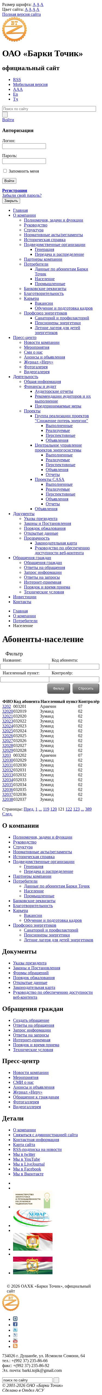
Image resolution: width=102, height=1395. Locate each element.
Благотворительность (44, 293)
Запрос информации (43, 572)
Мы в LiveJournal (29, 1164)
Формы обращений (31, 972)
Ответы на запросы (42, 577)
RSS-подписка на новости (37, 1149)
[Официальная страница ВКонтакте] (15, 1319)
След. (7, 814)
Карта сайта (24, 1144)
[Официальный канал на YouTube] (15, 1341)
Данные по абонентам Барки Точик (57, 886)
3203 (6, 755)
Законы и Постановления (47, 523)
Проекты (32, 411)
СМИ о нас (23, 1082)
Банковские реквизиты (45, 288)
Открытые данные (41, 533)
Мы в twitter (24, 1154)
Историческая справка (45, 239)
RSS (17, 79)
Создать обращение (31, 1020)
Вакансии (44, 303)
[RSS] (15, 1346)
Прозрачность (37, 538)
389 (88, 809)
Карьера (31, 298)
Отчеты (53, 474)
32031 (7, 765)
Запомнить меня (24, 171)
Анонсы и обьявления (44, 357)
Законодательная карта (56, 543)
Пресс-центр (24, 337)
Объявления (57, 440)
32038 (7, 799)
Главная (20, 210)
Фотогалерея (36, 367)
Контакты (22, 601)
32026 (7, 735)
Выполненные (59, 425)
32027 (7, 740)
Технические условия (44, 592)
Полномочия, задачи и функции (53, 220)
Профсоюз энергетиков (45, 313)
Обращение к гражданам (36, 1097)
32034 (7, 779)
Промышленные (50, 283)
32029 (7, 750)
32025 (7, 730)
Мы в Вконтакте (28, 1174)
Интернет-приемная (42, 582)
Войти (8, 119)
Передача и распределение (59, 254)
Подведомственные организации (54, 244)
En (15, 94)
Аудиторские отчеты (54, 391)
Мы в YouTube (26, 1159)
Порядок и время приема (47, 587)
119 (46, 809)
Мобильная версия (30, 84)
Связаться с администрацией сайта (45, 1134)
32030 (7, 760)
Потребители (36, 264)
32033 (7, 775)
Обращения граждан (32, 557)
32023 (7, 721)
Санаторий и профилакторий (62, 318)
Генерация (44, 249)
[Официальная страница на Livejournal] (15, 1335)
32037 (7, 794)
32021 (7, 716)
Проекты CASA (49, 479)
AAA (18, 89)
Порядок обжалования (45, 528)
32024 (7, 726)
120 (53, 809)
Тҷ (15, 99)
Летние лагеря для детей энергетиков (57, 330)
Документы (24, 513)
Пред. (29, 809)
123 (76, 809)
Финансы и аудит (40, 386)
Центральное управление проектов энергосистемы (58, 447)
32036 (7, 789)
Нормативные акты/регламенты (53, 234)
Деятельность (25, 376)
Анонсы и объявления (33, 1087)
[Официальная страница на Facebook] (15, 1324)
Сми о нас (33, 352)
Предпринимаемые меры (58, 406)
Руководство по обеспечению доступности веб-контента (62, 550)
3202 (6, 706)
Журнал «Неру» (38, 362)
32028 (7, 745)
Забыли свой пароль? (22, 195)
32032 (7, 770)
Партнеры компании (43, 259)
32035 (7, 784)
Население (45, 278)
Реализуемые (58, 430)
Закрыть (11, 201)
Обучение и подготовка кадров (64, 308)
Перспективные (60, 435)
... (40, 809)
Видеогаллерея (27, 1106)
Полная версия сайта (21, 14)
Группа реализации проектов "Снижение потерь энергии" (62, 418)
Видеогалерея (37, 371)
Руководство (35, 225)
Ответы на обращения (44, 567)
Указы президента (40, 518)
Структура (34, 230)
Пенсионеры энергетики (58, 322)
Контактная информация (36, 1139)
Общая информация (42, 381)
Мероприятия (36, 347)
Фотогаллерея (26, 1102)
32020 (7, 711)
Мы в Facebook (27, 1169)
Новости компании (42, 342)
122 (69, 809)
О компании (24, 215)
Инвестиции (24, 596)
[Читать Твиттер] (15, 1330)
